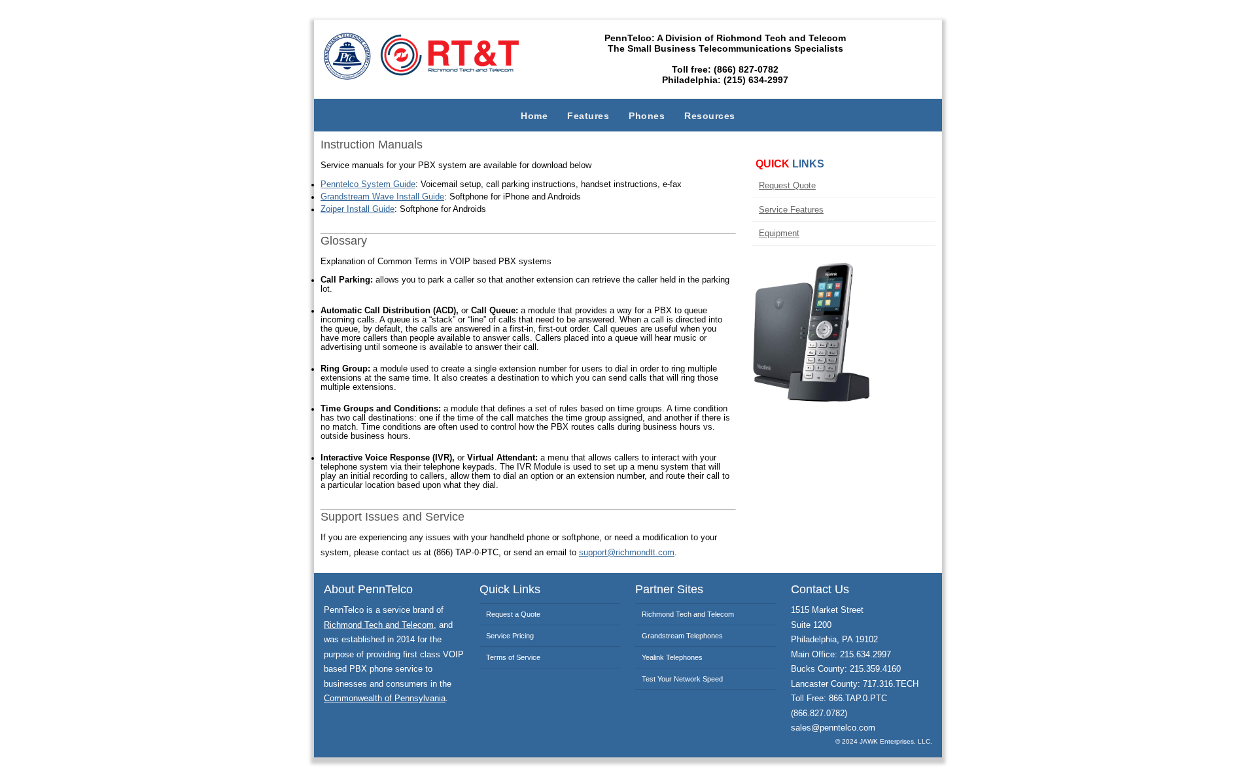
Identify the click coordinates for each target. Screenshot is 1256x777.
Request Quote (787, 185)
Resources (709, 116)
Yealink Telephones (672, 657)
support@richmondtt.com (626, 552)
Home (534, 116)
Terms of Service (513, 657)
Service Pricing (510, 636)
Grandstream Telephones (682, 636)
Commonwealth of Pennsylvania (384, 698)
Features (588, 116)
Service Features (791, 210)
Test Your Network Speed (682, 679)
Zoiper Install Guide (357, 209)
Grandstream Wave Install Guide (382, 196)
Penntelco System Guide (368, 184)
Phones (647, 116)
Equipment (779, 233)
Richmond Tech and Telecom (379, 625)
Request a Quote (513, 614)
